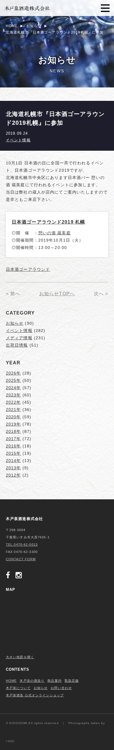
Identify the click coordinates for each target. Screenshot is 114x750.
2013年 (13, 468)
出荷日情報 (17, 345)
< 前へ (13, 293)
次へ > (101, 293)
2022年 (13, 402)
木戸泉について (18, 688)
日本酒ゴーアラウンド (28, 269)
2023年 (13, 395)
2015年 (13, 453)
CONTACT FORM (21, 559)
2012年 (13, 475)
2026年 (13, 373)
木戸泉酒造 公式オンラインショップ (35, 695)
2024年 (13, 387)
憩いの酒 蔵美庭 (54, 233)
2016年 (13, 446)
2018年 (13, 431)
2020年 (13, 416)
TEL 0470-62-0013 (22, 544)
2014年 (13, 460)
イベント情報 (18, 140)
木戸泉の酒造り (32, 680)
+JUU (10, 741)
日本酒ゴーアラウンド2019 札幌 (48, 221)
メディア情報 (19, 338)
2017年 (13, 438)
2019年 (13, 424)
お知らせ (14, 323)
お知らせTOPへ (57, 293)
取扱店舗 (72, 680)
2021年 (13, 409)
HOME (11, 680)
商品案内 (54, 680)
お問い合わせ (61, 688)
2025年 (13, 380)
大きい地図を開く (20, 657)
